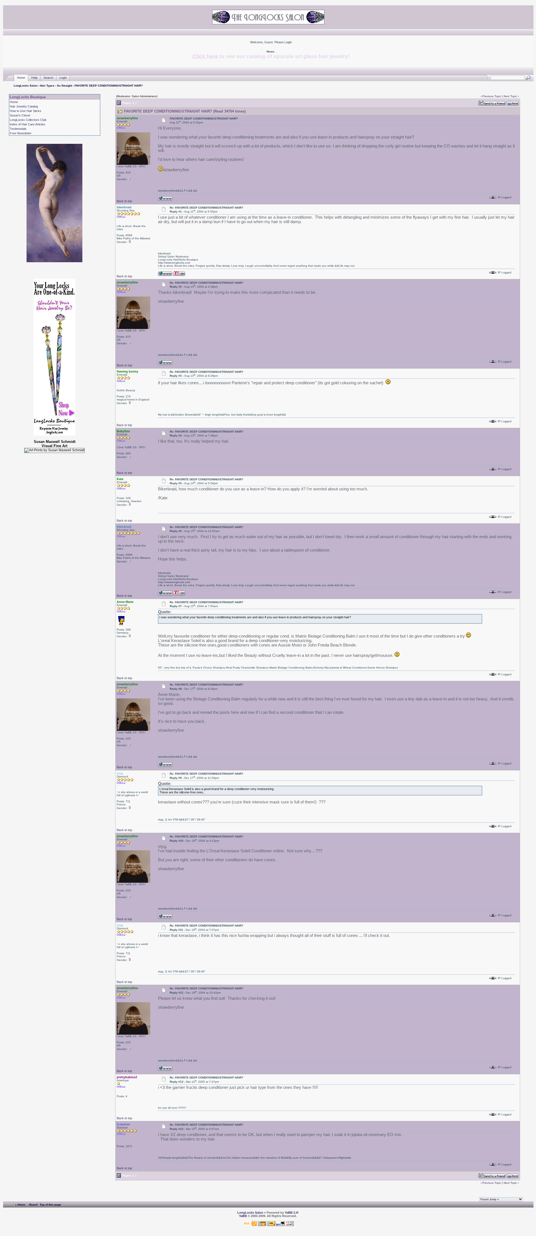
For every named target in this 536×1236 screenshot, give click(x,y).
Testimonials (18, 128)
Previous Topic (491, 96)
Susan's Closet (20, 115)
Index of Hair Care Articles (27, 124)
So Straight (64, 85)
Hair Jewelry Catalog (24, 106)
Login (288, 42)
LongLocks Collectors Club (28, 119)
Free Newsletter (21, 133)
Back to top (124, 201)
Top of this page (50, 1204)
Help (34, 77)
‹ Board (32, 1204)
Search (48, 77)
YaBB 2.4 (291, 1212)
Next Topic (510, 96)
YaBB (243, 1216)
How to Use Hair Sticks (25, 111)
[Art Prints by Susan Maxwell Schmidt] (54, 450)
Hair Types (47, 85)
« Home (20, 1204)
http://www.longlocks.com (174, 262)
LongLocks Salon (25, 85)
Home (21, 77)
